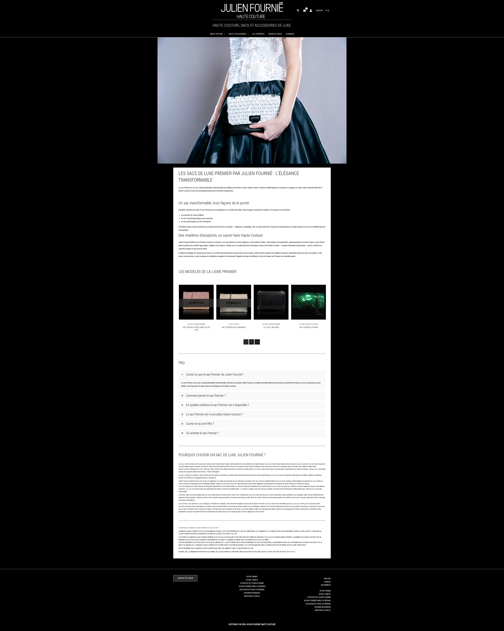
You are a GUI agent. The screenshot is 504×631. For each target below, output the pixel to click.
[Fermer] (286, 294)
